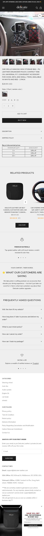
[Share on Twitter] (11, 100)
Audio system (6, 390)
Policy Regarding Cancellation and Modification (18, 426)
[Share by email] (17, 100)
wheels (4, 400)
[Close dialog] (42, 506)
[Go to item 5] (32, 62)
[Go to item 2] (12, 62)
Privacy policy (6, 411)
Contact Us (6, 433)
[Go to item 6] (39, 62)
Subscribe (9, 458)
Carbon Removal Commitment (12, 429)
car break (5, 397)
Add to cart (22, 114)
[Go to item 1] (5, 62)
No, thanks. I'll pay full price (33, 527)
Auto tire (5, 386)
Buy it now (22, 120)
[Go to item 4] (26, 62)
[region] (22, 245)
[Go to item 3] (19, 62)
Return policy (6, 418)
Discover (22, 225)
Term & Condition (8, 415)
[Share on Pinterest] (14, 100)
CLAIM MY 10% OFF (33, 525)
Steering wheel (7, 383)
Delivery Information (9, 422)
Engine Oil (5, 393)
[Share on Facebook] (9, 100)
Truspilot (36, 363)
